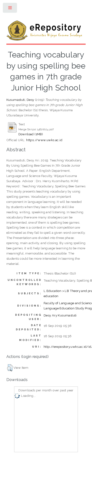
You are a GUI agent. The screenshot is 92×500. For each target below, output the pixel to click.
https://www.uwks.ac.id (44, 140)
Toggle (10, 9)
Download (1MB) (30, 134)
